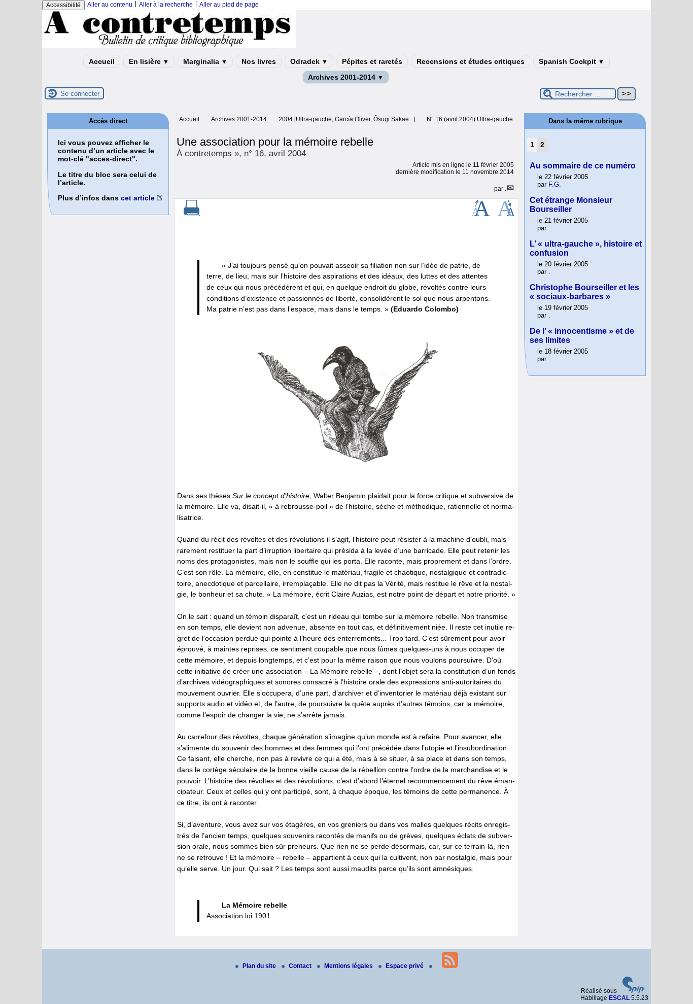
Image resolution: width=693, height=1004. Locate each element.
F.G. (554, 184)
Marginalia (205, 61)
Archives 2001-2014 (346, 77)
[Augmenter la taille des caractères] (480, 214)
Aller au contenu (109, 4)
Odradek (309, 61)
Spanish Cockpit (571, 61)
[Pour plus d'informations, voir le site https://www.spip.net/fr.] (633, 990)
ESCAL (619, 997)
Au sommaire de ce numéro (583, 165)
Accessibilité (63, 5)
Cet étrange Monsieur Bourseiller (571, 205)
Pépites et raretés (372, 61)
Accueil (102, 61)
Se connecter (79, 93)
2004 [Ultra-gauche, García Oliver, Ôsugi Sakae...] (347, 119)
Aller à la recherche (166, 4)
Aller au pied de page (229, 4)
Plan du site (260, 966)
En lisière (149, 61)
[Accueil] (169, 46)
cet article (138, 198)
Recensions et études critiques (471, 61)
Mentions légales (349, 966)
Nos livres (258, 61)
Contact (301, 966)
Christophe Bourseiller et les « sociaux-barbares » (584, 292)
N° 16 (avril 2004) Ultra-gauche (470, 119)
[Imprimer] (192, 214)
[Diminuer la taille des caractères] (506, 214)
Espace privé (405, 966)
